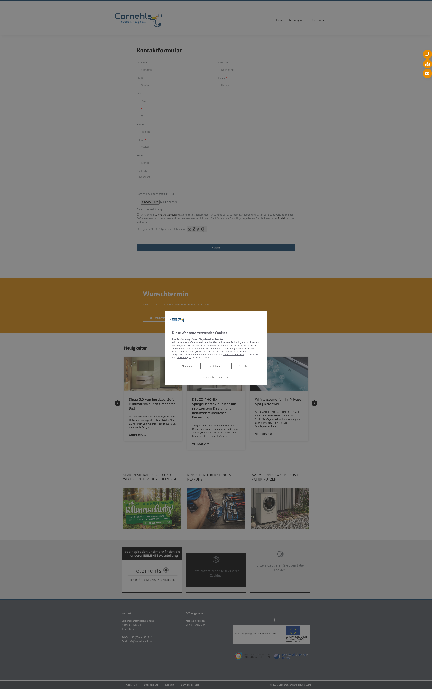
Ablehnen (187, 365)
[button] (427, 54)
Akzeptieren (245, 365)
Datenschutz (207, 377)
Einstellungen (216, 365)
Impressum (223, 377)
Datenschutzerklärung (234, 354)
